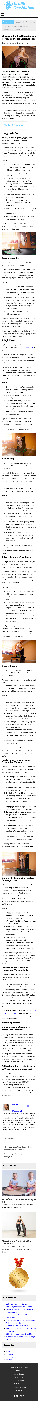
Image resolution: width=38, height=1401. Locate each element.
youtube (17, 1396)
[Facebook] (23, 1105)
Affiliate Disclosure (19, 1384)
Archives (19, 1390)
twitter (14, 1396)
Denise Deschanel (24, 43)
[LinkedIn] (28, 1106)
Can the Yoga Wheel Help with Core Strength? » (16, 1155)
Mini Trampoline (9, 1138)
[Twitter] (25, 1105)
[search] (36, 14)
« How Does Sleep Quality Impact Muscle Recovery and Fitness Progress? (18, 1148)
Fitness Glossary (19, 1374)
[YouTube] (34, 1108)
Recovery (9, 1357)
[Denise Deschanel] (6, 1110)
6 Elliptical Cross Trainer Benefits (19, 1334)
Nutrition (9, 1354)
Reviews (9, 1359)
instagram (21, 1396)
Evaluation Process (19, 1387)
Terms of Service (19, 1380)
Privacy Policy (19, 1377)
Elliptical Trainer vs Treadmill (17, 1326)
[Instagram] (31, 1105)
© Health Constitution (19, 1367)
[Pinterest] (34, 1105)
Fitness (8, 1351)
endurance (29, 347)
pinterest (23, 1396)
